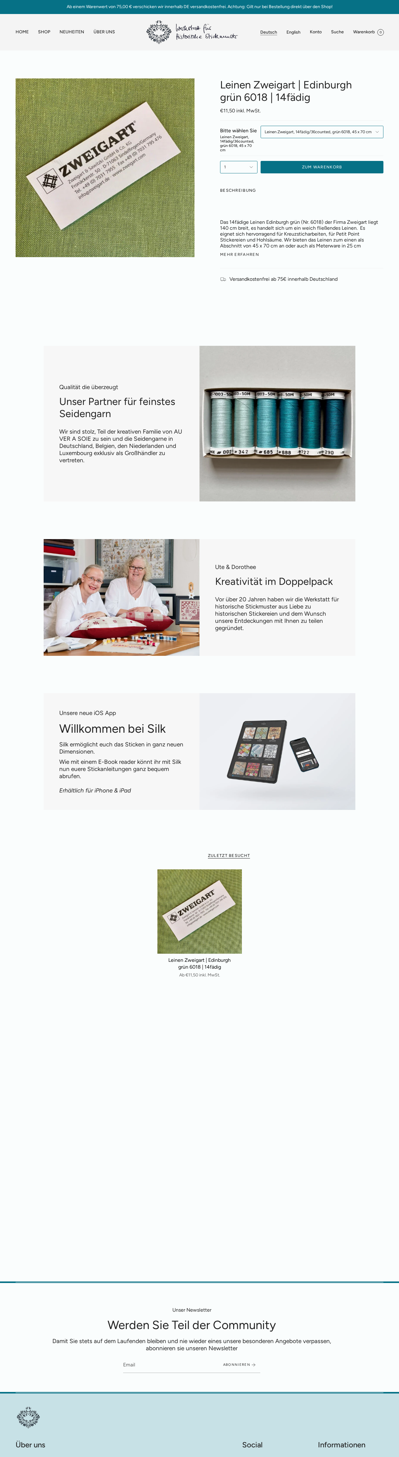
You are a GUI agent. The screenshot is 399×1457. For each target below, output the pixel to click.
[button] (44, 32)
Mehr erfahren (239, 254)
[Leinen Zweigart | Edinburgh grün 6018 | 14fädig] (199, 911)
